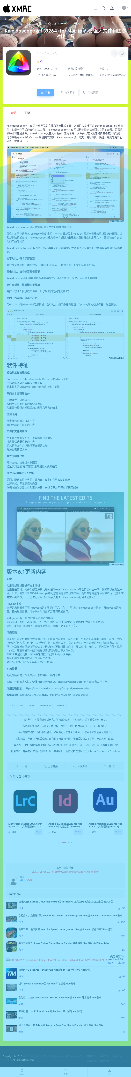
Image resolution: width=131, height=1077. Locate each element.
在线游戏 (91, 1056)
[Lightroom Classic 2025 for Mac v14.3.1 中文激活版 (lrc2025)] (25, 801)
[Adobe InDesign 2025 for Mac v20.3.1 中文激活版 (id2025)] (65, 801)
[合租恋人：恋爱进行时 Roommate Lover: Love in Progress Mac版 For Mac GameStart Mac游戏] (11, 919)
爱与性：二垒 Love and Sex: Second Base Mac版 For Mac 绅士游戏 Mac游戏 (59, 997)
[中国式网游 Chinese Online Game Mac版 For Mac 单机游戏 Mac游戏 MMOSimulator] (11, 946)
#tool (20, 705)
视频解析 (91, 1060)
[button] (103, 8)
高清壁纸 (104, 1056)
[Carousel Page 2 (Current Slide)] (64, 842)
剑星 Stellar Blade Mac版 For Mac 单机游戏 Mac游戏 (46, 983)
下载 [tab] (27, 112)
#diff (10, 705)
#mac (31, 705)
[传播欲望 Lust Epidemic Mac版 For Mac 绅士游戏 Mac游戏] (11, 1014)
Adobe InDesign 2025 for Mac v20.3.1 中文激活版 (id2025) (65, 825)
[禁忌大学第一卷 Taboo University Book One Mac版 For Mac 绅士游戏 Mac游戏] (11, 1028)
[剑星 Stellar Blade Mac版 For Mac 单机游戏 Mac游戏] (11, 987)
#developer (45, 705)
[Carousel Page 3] (68, 842)
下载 (47, 92)
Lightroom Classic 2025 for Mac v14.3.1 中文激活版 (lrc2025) (25, 826)
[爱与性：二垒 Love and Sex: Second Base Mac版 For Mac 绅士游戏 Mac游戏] (11, 1001)
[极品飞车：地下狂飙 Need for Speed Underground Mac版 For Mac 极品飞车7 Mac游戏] (11, 932)
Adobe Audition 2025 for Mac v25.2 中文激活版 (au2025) (105, 825)
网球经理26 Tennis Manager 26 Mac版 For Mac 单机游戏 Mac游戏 (54, 969)
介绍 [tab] (13, 112)
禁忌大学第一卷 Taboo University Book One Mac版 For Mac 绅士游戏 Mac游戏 (60, 1025)
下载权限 (93, 92)
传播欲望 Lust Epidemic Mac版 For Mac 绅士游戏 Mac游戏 (50, 1011)
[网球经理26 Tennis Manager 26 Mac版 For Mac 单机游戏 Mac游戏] (11, 973)
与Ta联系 (27, 880)
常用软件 (78, 23)
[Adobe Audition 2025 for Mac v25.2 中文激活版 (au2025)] (105, 801)
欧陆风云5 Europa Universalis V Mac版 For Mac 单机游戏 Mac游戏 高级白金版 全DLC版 (65, 901)
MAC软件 (65, 23)
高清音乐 (117, 1056)
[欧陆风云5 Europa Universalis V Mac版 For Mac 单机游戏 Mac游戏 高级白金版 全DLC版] (11, 905)
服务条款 (104, 1060)
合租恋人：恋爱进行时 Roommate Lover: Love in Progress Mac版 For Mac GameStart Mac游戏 (70, 915)
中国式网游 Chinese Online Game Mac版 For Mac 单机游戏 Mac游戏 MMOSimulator (64, 943)
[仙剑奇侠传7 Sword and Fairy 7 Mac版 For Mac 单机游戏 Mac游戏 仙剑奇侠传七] (56, 960)
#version (60, 705)
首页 (54, 23)
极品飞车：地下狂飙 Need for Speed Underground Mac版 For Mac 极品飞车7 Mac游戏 (65, 929)
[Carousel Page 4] (71, 842)
